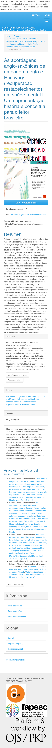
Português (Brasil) (15, 648)
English (11, 638)
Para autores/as (15, 611)
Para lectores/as (15, 605)
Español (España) (15, 643)
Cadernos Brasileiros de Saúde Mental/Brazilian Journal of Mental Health (24, 28)
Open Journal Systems (15, 659)
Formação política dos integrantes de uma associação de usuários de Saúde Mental (28, 569)
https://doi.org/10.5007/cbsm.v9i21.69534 (28, 214)
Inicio (8, 36)
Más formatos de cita (17, 375)
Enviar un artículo (15, 584)
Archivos (17, 36)
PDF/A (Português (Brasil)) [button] (26, 202)
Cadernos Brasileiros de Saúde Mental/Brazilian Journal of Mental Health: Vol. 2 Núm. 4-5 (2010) (27, 574)
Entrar (47, 14)
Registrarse (35, 14)
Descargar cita (14, 380)
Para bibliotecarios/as (17, 616)
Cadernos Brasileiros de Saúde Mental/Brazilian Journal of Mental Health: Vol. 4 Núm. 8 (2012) (26, 497)
